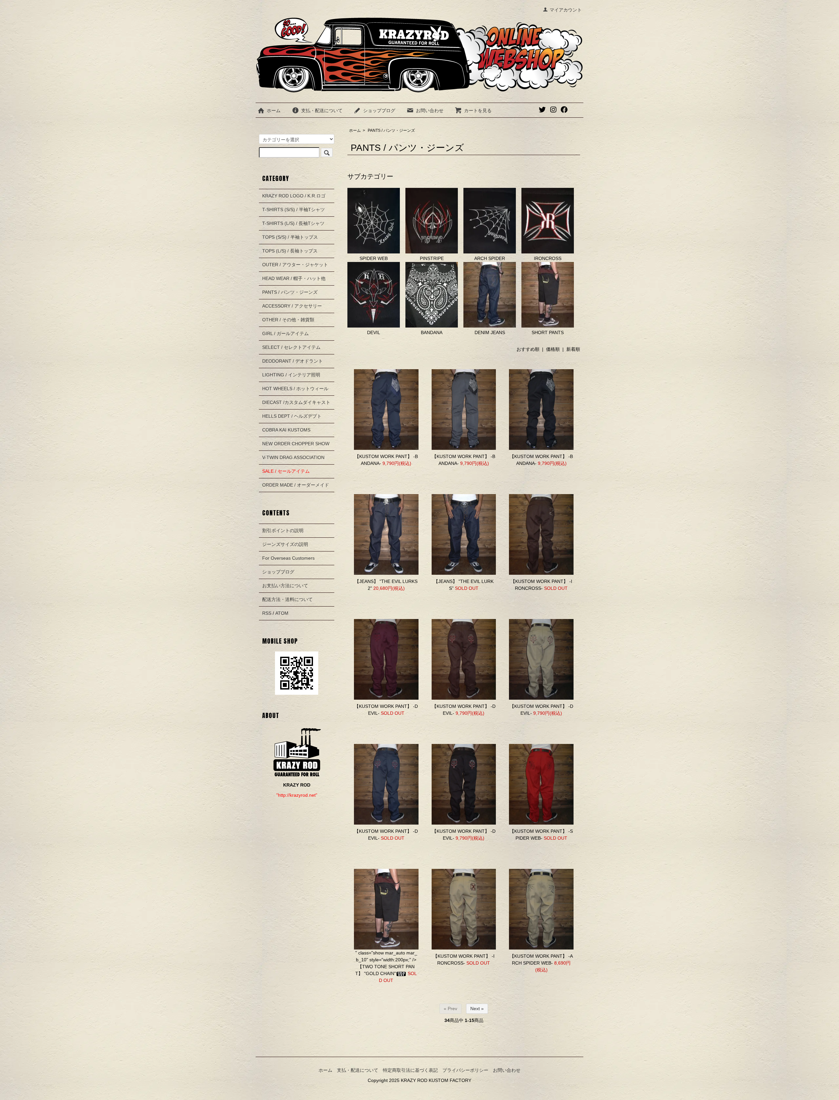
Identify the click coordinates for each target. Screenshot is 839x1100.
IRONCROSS (547, 258)
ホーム (274, 110)
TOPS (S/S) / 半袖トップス (290, 237)
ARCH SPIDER (489, 258)
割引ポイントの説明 (282, 530)
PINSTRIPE (432, 258)
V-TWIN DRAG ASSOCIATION (293, 457)
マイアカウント (566, 9)
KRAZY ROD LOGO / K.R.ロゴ (293, 195)
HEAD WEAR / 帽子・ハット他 (293, 278)
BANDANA (431, 332)
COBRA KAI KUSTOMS (286, 429)
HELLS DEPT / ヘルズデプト (292, 416)
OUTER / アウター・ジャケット (295, 264)
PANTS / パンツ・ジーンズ (391, 130)
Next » (477, 1008)
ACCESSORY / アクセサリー (292, 306)
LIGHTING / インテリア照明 (291, 374)
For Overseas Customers (288, 558)
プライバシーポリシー (465, 1070)
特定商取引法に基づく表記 (410, 1070)
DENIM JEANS (490, 332)
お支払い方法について (285, 585)
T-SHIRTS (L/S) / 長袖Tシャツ (293, 223)
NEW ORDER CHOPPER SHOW (295, 443)
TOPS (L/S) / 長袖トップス (290, 250)
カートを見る (478, 110)
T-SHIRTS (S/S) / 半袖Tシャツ (293, 209)
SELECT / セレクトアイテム (291, 347)
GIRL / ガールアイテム (285, 333)
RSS (266, 613)
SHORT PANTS (548, 332)
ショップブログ (379, 110)
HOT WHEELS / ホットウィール (295, 388)
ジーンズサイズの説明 (285, 544)
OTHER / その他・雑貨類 (288, 319)
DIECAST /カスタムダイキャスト (296, 402)
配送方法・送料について (287, 599)
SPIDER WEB (374, 258)
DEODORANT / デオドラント (292, 361)
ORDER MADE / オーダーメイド (295, 485)
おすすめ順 (528, 349)
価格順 (553, 349)
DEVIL (373, 332)
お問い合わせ (429, 110)
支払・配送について (321, 110)
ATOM (281, 613)
